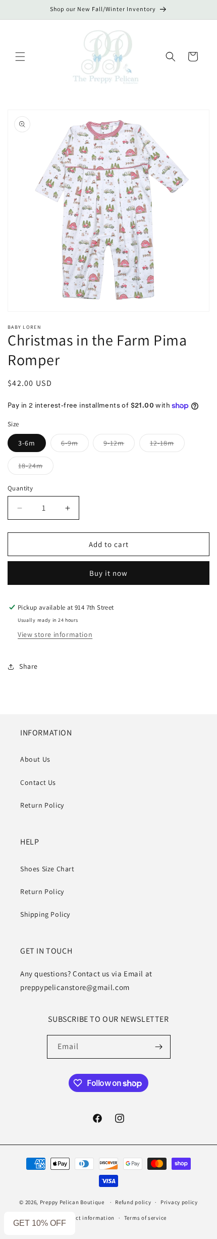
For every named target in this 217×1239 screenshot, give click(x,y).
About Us (35, 759)
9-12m (119, 445)
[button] (20, 56)
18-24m (35, 468)
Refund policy (133, 1202)
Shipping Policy (45, 914)
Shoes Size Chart (47, 868)
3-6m (26, 443)
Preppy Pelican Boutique (72, 1202)
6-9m (75, 445)
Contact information (87, 1217)
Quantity (20, 488)
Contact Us (38, 782)
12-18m (167, 445)
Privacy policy (179, 1202)
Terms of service (145, 1217)
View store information (55, 634)
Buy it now (108, 573)
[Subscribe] (159, 1047)
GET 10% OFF (39, 1223)
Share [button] (28, 666)
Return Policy (42, 805)
